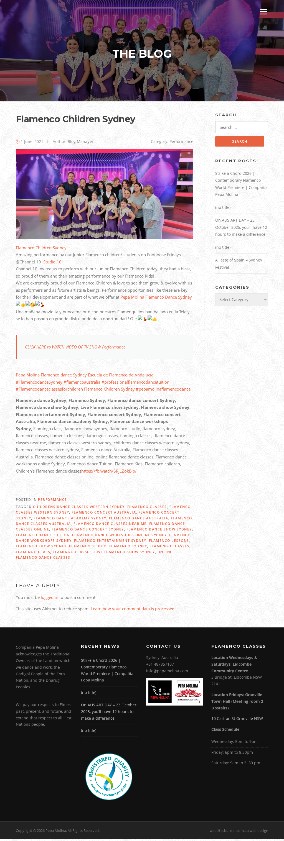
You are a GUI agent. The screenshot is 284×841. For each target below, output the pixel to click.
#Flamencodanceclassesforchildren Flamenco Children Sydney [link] (76, 389)
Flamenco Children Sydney (41, 247)
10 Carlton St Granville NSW (237, 718)
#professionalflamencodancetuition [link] (135, 382)
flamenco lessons (169, 540)
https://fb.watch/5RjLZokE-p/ (109, 471)
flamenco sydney (128, 546)
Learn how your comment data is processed (132, 608)
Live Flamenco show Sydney (124, 552)
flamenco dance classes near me (110, 523)
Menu (263, 11)
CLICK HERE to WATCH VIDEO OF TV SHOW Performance (75, 347)
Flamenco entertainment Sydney (110, 540)
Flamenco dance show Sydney (159, 529)
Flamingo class (33, 552)
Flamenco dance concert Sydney (88, 529)
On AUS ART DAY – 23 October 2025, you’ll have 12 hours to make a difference (241, 227)
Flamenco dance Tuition (43, 535)
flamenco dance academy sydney (70, 518)
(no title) (222, 207)
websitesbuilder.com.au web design (239, 830)
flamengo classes (169, 546)
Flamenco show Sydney (41, 546)
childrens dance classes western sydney (79, 506)
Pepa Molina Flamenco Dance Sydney (155, 297)
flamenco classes (147, 506)
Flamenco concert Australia (104, 512)
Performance (181, 141)
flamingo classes (72, 552)
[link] (52, 262)
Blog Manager (80, 141)
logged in (49, 597)
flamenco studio (88, 546)
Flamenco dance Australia (138, 518)
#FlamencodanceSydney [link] (39, 382)
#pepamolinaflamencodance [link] (163, 389)
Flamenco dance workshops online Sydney (119, 535)
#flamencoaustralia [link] (82, 382)
